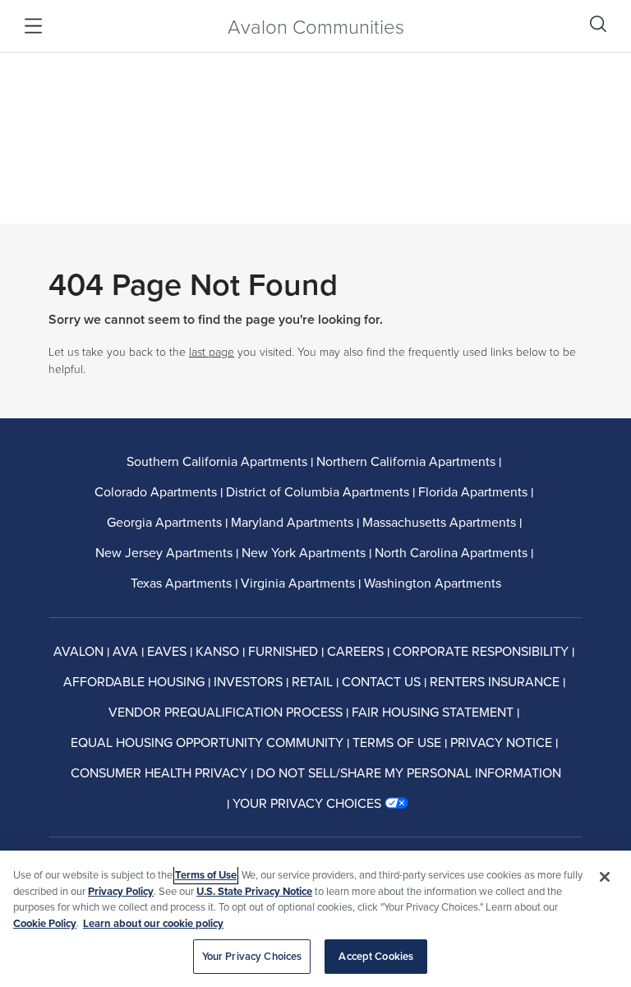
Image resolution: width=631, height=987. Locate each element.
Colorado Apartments (155, 491)
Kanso (217, 651)
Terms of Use (396, 742)
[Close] (605, 877)
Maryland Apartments (292, 522)
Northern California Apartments (405, 461)
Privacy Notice (501, 742)
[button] (320, 803)
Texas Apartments (181, 583)
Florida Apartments (472, 491)
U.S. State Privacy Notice (254, 891)
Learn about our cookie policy (153, 923)
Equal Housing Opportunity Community (207, 742)
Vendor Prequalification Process (225, 712)
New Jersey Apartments (164, 552)
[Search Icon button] (598, 24)
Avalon (78, 651)
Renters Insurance (495, 681)
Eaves (167, 651)
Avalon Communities (316, 25)
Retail (312, 681)
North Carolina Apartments (451, 552)
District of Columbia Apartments (317, 491)
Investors (248, 681)
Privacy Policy (121, 891)
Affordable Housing (134, 681)
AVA (125, 651)
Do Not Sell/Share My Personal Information (408, 772)
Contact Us (381, 681)
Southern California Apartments (217, 461)
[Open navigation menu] (33, 25)
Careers (355, 651)
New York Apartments (304, 552)
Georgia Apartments (164, 522)
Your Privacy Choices (252, 956)
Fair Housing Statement (433, 712)
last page (211, 351)
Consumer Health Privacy (159, 772)
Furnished (283, 651)
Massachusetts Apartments (439, 522)
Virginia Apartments (298, 583)
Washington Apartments (432, 583)
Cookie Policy (44, 923)
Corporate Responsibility (481, 651)
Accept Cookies (376, 956)
